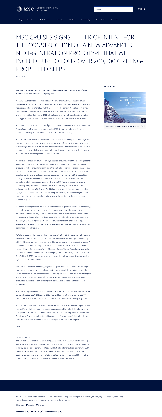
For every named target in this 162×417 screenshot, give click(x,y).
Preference (41, 405)
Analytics (31, 405)
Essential (21, 405)
